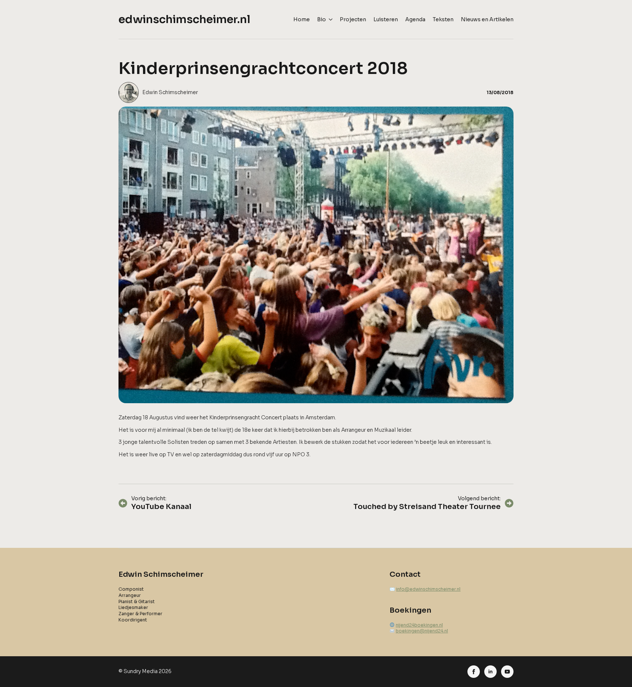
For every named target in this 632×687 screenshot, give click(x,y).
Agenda (415, 19)
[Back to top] (614, 669)
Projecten (353, 19)
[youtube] (507, 671)
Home (301, 19)
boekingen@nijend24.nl (422, 631)
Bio (321, 19)
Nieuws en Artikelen (487, 19)
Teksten (443, 19)
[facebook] (473, 671)
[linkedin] (490, 671)
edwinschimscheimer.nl (184, 19)
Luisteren (385, 19)
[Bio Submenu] (329, 19)
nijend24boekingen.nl (419, 625)
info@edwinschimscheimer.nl (428, 589)
